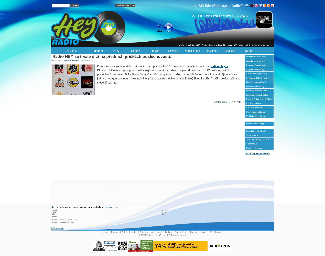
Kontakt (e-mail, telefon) (256, 131)
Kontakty (230, 50)
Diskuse (169, 232)
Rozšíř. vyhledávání (254, 148)
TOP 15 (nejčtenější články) (257, 139)
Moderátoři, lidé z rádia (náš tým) (259, 99)
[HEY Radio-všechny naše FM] (221, 5)
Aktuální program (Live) (256, 61)
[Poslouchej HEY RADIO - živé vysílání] (166, 28)
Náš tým (154, 50)
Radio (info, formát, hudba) (257, 95)
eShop (249, 50)
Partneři (194, 232)
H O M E (72, 50)
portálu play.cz (219, 66)
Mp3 (152, 232)
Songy (178, 232)
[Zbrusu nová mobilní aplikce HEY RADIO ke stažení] (123, 246)
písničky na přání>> (257, 153)
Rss (212, 232)
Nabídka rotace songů (255, 123)
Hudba (134, 232)
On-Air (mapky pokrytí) (256, 82)
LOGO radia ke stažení (255, 112)
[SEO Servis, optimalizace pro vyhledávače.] (57, 228)
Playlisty (173, 50)
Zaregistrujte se (111, 207)
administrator (86, 60)
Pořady (135, 50)
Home (106, 232)
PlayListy (144, 232)
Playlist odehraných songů (256, 73)
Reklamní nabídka (253, 103)
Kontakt (204, 232)
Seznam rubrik (252, 135)
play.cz (73, 222)
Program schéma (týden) (256, 65)
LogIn (218, 232)
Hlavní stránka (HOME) (256, 57)
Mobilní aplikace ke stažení (257, 116)
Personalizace (251, 144)
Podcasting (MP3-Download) (258, 78)
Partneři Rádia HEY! (254, 107)
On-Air (116, 50)
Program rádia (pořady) (255, 69)
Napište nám (192, 50)
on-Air (160, 232)
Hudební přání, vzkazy (255, 86)
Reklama (211, 50)
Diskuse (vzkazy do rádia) (256, 90)
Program (97, 50)
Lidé (186, 232)
